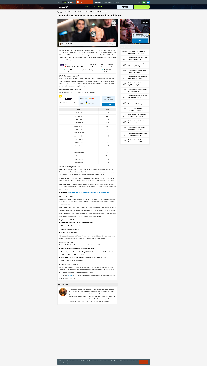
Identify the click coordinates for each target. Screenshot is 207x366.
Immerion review (64, 102)
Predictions (103, 2)
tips (71, 2)
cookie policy (64, 362)
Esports (114, 21)
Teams (117, 2)
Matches (97, 2)
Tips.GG (70, 276)
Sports (114, 24)
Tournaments (110, 2)
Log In (138, 2)
